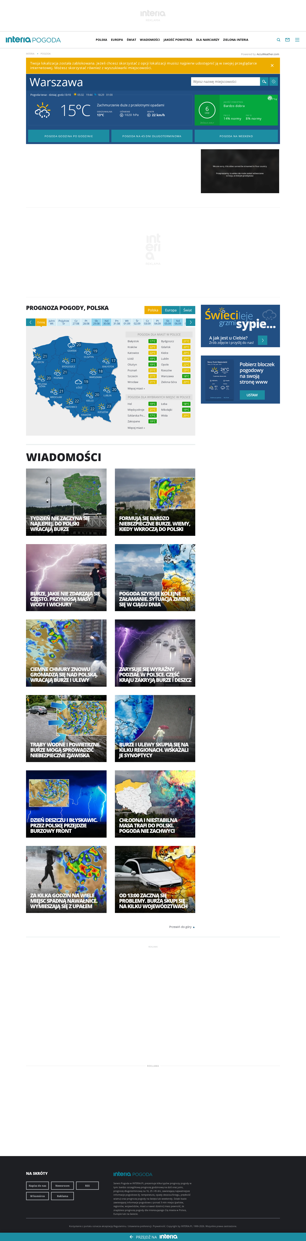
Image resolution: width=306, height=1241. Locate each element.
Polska (101, 40)
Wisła (164, 415)
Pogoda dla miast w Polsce (159, 334)
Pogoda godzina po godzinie (69, 136)
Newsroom (62, 1185)
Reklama (62, 1196)
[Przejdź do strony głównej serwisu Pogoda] (47, 40)
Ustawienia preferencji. (140, 1226)
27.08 (76, 322)
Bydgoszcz (167, 341)
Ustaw (251, 395)
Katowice (133, 352)
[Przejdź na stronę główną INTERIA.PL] (18, 39)
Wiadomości (150, 40)
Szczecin (133, 376)
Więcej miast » (136, 388)
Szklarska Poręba (136, 415)
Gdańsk (165, 347)
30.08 (106, 322)
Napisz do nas (37, 1185)
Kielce (164, 352)
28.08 (86, 322)
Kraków (132, 347)
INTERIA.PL (187, 1226)
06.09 (178, 322)
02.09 (137, 322)
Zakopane (134, 421)
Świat (131, 40)
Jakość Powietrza (178, 40)
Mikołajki (166, 409)
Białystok (133, 341)
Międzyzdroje (136, 409)
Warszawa (167, 376)
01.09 (127, 322)
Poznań (132, 370)
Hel (130, 403)
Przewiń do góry (180, 927)
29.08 (96, 322)
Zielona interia (235, 40)
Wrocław (133, 382)
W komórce (37, 1196)
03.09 (147, 322)
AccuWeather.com (268, 54)
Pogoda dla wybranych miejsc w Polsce (159, 397)
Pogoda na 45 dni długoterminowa (151, 136)
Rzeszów (166, 370)
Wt (52, 322)
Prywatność (159, 1226)
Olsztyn (132, 364)
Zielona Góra (169, 382)
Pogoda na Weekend (236, 136)
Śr (63, 322)
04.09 (157, 322)
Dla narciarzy (207, 40)
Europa (117, 40)
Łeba (164, 403)
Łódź (131, 358)
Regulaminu (119, 1226)
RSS (87, 1185)
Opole (165, 364)
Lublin (165, 358)
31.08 (116, 322)
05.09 (167, 322)
